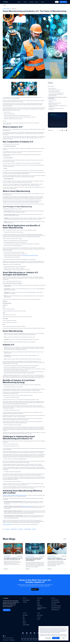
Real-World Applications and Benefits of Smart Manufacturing (56, 95)
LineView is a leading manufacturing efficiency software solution (14, 495)
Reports (24, 620)
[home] (5, 2)
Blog (23, 617)
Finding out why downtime (25, 506)
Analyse (38, 603)
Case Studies (25, 615)
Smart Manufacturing (52, 99)
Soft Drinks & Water (55, 600)
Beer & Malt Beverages (55, 602)
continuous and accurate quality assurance (30, 255)
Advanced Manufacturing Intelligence (41, 608)
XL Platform (25, 602)
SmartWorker (39, 605)
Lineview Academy (26, 624)
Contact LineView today (7, 524)
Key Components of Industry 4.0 (54, 89)
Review (38, 602)
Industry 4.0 (51, 101)
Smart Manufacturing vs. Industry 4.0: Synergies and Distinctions (57, 98)
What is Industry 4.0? (52, 88)
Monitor (38, 600)
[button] (20, 2)
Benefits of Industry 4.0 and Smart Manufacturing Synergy (55, 104)
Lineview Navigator (26, 600)
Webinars (24, 622)
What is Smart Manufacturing (54, 91)
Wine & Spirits (53, 603)
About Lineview (40, 615)
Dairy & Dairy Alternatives (56, 605)
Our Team (39, 617)
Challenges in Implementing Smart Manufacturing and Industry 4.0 (58, 106)
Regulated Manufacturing (56, 607)
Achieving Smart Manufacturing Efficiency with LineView (56, 109)
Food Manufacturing (55, 609)
